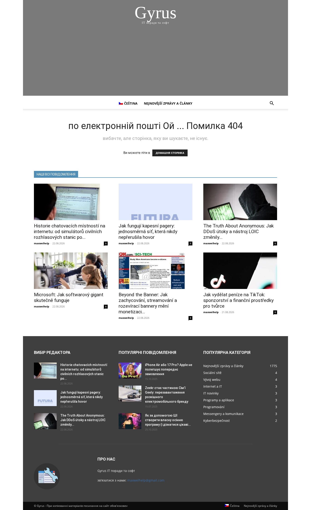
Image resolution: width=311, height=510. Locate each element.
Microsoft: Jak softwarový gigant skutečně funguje (68, 297)
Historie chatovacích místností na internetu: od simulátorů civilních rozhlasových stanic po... (69, 231)
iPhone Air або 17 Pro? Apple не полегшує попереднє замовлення (168, 369)
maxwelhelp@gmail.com (145, 480)
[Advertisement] (155, 64)
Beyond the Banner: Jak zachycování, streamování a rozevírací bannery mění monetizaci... (148, 303)
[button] (271, 104)
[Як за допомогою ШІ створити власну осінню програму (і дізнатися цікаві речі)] (130, 421)
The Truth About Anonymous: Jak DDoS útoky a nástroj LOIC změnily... (238, 231)
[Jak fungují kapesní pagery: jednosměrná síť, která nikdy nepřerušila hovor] (155, 202)
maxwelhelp (41, 243)
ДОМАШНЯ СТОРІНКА (170, 153)
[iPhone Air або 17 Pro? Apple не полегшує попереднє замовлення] (130, 371)
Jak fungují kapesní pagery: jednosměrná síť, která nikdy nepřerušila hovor (148, 231)
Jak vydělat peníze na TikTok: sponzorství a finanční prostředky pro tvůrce (238, 300)
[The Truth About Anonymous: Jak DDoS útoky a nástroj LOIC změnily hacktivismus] (240, 202)
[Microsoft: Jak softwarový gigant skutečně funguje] (71, 270)
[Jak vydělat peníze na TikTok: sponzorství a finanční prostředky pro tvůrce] (240, 270)
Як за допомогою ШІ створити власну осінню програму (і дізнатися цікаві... (168, 420)
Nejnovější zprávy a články (168, 103)
